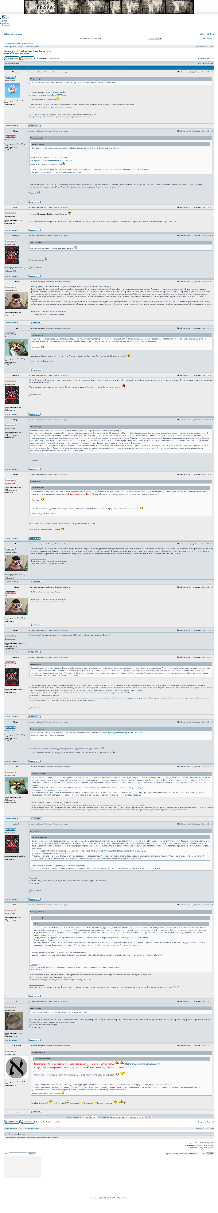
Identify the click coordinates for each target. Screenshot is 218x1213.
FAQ (204, 34)
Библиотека (5, 23)
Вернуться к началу (11, 125)
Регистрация (17, 34)
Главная (4, 15)
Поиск (211, 34)
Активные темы (27, 43)
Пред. (209, 58)
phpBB (100, 1198)
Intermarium (5, 25)
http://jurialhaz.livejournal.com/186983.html (142, 1064)
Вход (8, 34)
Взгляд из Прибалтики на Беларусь (27, 51)
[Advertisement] (95, 1176)
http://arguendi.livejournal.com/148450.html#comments (112, 1068)
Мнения (4, 20)
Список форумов (10, 47)
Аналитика (5, 17)
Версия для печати (11, 63)
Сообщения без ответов (12, 43)
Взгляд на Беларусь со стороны (28, 47)
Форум (4, 18)
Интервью (5, 22)
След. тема (209, 63)
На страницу (202, 58)
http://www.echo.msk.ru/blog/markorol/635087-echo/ (47, 95)
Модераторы (25, 53)
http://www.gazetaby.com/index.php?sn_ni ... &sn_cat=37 (109, 693)
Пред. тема (201, 63)
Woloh (16, 53)
